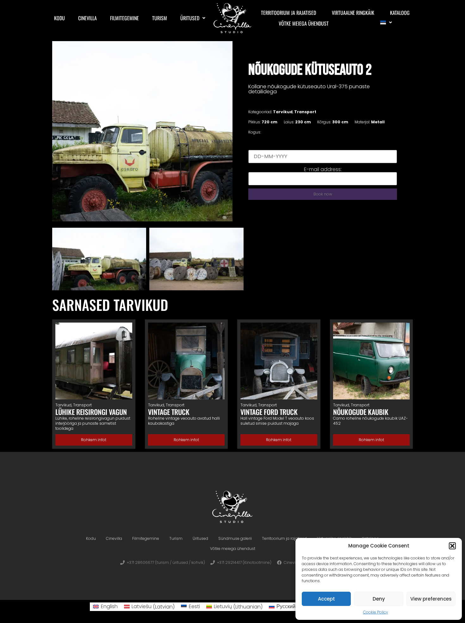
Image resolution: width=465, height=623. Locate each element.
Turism (159, 18)
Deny (379, 598)
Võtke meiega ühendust (304, 23)
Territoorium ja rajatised (288, 12)
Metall (378, 122)
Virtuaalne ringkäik (353, 12)
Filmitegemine (124, 18)
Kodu (59, 18)
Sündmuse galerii (235, 538)
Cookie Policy (375, 612)
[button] (452, 546)
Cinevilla (87, 18)
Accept (326, 598)
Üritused (189, 18)
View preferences (431, 598)
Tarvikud (283, 111)
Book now (322, 194)
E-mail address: (323, 169)
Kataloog (400, 12)
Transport (305, 111)
